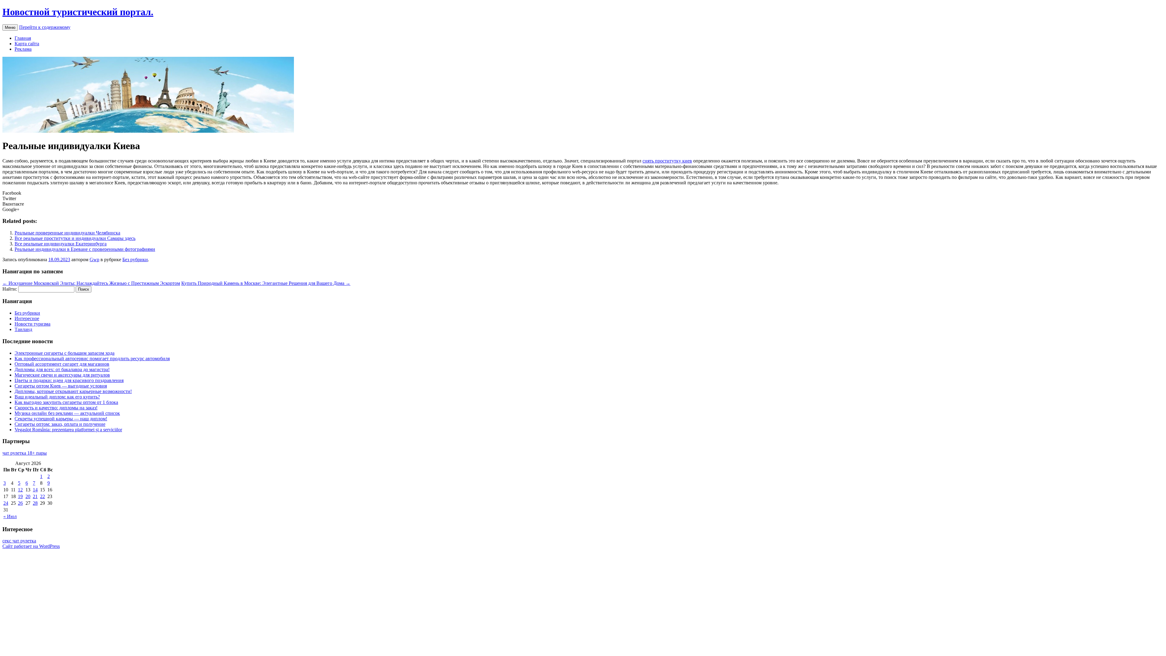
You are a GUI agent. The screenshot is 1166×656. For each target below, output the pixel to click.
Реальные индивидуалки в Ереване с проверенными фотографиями (85, 249)
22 (42, 496)
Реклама (23, 49)
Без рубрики (135, 259)
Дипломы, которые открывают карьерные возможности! (73, 391)
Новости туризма (32, 323)
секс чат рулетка (19, 540)
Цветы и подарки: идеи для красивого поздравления (69, 380)
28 (35, 503)
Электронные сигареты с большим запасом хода (64, 353)
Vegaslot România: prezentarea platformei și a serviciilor (68, 429)
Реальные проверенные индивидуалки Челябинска (67, 232)
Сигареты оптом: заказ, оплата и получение (60, 424)
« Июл (10, 516)
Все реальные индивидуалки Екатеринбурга (61, 243)
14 (35, 489)
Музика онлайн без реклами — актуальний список (67, 413)
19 (20, 496)
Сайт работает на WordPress (31, 546)
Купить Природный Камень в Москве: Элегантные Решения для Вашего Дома (265, 283)
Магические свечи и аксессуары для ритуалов (62, 375)
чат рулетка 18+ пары (24, 453)
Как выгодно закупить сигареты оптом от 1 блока (66, 402)
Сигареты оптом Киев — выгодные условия (61, 385)
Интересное (27, 318)
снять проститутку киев (667, 160)
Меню (10, 27)
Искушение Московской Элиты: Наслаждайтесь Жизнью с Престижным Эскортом (91, 283)
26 (20, 503)
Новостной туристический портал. (77, 11)
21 (35, 496)
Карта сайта (27, 43)
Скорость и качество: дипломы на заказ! (56, 407)
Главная (23, 38)
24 (5, 503)
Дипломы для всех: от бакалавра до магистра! (62, 369)
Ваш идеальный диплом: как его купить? (57, 396)
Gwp (94, 259)
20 (28, 496)
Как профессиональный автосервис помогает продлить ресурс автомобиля (92, 358)
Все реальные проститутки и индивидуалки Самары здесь (75, 238)
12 (20, 489)
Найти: (9, 289)
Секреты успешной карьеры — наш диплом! (61, 418)
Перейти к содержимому (44, 27)
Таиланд (23, 329)
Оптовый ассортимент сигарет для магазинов (62, 364)
